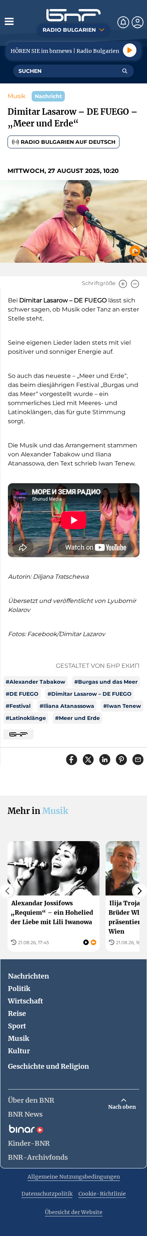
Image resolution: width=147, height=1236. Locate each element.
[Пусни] (129, 50)
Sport (17, 1026)
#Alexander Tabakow (35, 681)
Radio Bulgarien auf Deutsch (68, 142)
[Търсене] (125, 71)
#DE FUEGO (22, 693)
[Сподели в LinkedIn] (105, 760)
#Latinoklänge (26, 718)
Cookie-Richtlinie (102, 1193)
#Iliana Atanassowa (67, 706)
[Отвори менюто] (9, 21)
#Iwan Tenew (122, 706)
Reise (17, 1013)
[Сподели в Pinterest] (121, 760)
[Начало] (73, 15)
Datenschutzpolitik (46, 1193)
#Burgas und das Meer (106, 681)
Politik (19, 988)
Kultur (19, 1050)
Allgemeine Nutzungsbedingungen (74, 1176)
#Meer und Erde (77, 718)
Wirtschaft (25, 1001)
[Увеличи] (122, 283)
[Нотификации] (123, 22)
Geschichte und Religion (48, 1066)
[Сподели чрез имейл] (138, 760)
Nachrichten (28, 976)
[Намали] (134, 283)
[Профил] (137, 22)
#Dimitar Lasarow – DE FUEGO (89, 693)
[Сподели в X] (88, 760)
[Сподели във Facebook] (72, 760)
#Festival (18, 706)
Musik (17, 96)
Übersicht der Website (74, 1212)
